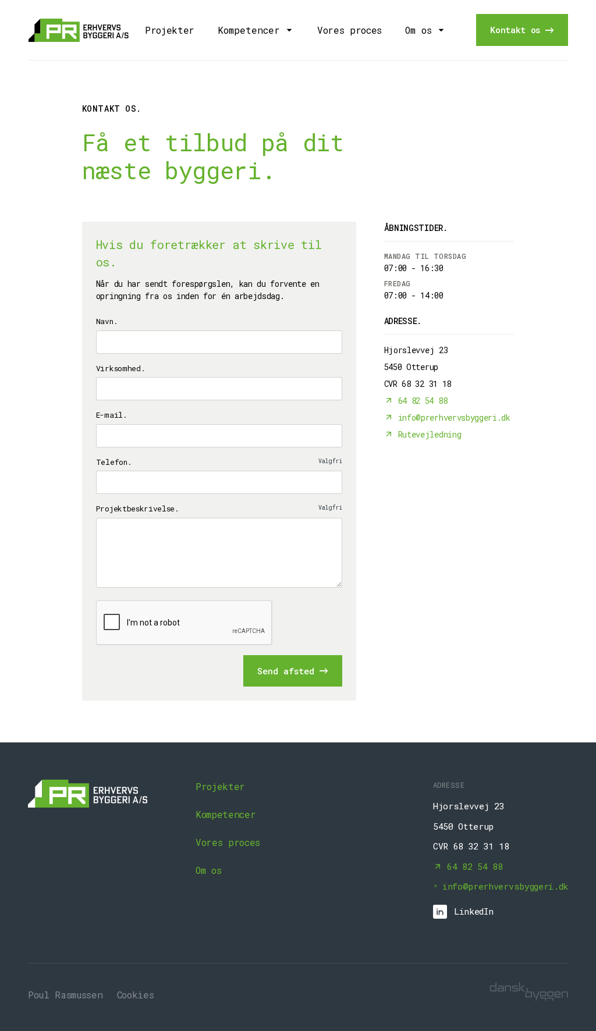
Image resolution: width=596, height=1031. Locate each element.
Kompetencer (226, 814)
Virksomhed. (120, 368)
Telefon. (219, 462)
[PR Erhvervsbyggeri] (79, 30)
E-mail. (111, 415)
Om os (208, 870)
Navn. (107, 321)
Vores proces (349, 30)
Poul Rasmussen (65, 995)
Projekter (169, 30)
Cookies (135, 995)
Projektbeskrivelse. (219, 508)
